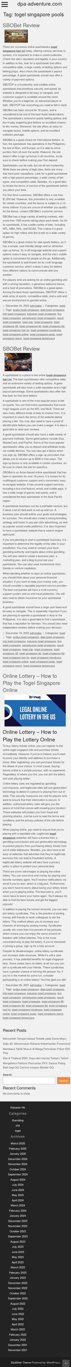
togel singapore (43, 322)
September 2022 (18, 1298)
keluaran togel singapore (41, 314)
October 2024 (18, 1169)
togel (62, 305)
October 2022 (18, 1293)
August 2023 (17, 1241)
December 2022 (17, 1283)
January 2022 (18, 1339)
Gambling (17, 1120)
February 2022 (17, 1334)
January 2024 (18, 1215)
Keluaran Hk (17, 1107)
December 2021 (17, 1345)
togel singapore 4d (30, 326)
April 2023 (18, 1262)
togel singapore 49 (52, 1001)
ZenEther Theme (21, 1362)
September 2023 (18, 1236)
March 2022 (18, 1329)
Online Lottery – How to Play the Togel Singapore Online (31, 683)
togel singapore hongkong (46, 330)
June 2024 (18, 1190)
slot (18, 1125)
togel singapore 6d (53, 326)
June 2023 (18, 1252)
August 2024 (17, 1179)
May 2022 (18, 1319)
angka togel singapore (26, 310)
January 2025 (18, 1153)
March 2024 (18, 1205)
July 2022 (17, 1308)
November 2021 (17, 1350)
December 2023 (17, 1221)
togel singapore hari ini (16, 330)
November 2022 (17, 1288)
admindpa (36, 305)
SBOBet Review (21, 25)
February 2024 (17, 1210)
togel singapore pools (42, 334)
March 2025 (18, 1143)
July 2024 (17, 1184)
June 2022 (18, 1314)
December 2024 (17, 1159)
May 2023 (18, 1257)
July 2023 (17, 1246)
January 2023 (18, 1277)
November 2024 (17, 1164)
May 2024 (18, 1195)
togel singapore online (15, 334)
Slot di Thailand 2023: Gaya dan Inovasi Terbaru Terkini (35, 1058)
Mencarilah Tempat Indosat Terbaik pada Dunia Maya (34, 1038)
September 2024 (18, 1174)
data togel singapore (52, 310)
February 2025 (17, 1148)
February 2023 (17, 1272)
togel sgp (27, 322)
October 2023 (18, 1231)
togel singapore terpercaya (39, 338)
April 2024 (18, 1200)
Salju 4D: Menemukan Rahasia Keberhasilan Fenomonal (36, 1043)
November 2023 (17, 1226)
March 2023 (18, 1267)
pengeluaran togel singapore (39, 318)
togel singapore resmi (50, 1014)
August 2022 (17, 1303)
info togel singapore (14, 314)
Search (7, 1074)
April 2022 (18, 1324)
